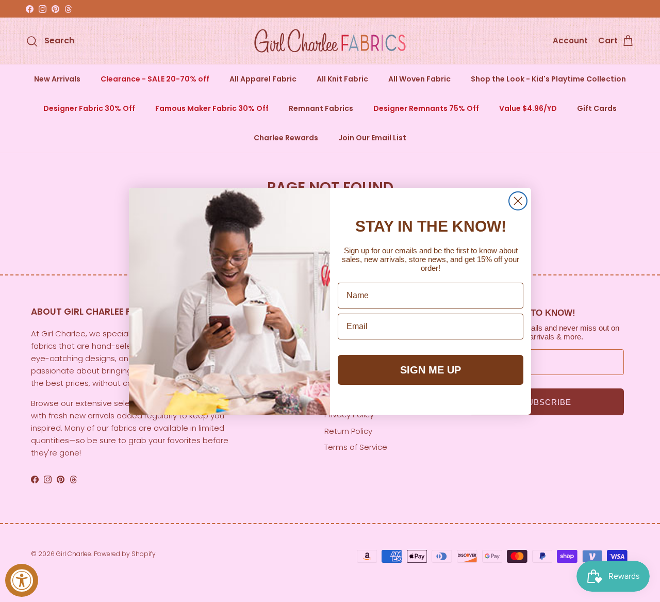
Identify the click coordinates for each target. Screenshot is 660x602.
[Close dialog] (518, 201)
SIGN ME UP (430, 370)
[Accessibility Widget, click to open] (21, 580)
